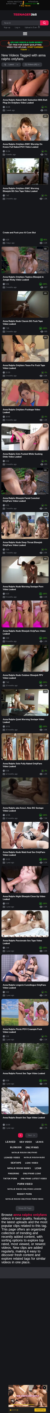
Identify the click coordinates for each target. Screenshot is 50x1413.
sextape (16, 1163)
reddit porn (24, 1194)
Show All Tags (25, 1208)
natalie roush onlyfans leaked (24, 1189)
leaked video (12, 1157)
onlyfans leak (32, 1173)
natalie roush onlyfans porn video (24, 1199)
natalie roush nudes (19, 1168)
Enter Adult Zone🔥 (16, 2)
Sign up (7, 27)
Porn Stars (12, 4)
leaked (10, 1142)
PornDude (34, 2)
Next (30, 1135)
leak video (31, 1163)
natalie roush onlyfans (24, 1153)
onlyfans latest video (34, 1179)
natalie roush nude (34, 1158)
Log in (17, 27)
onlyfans (32, 1147)
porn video (25, 1184)
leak (38, 1168)
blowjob (16, 1147)
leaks (40, 1142)
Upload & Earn (31, 27)
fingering (13, 1174)
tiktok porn (10, 1179)
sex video (25, 1142)
